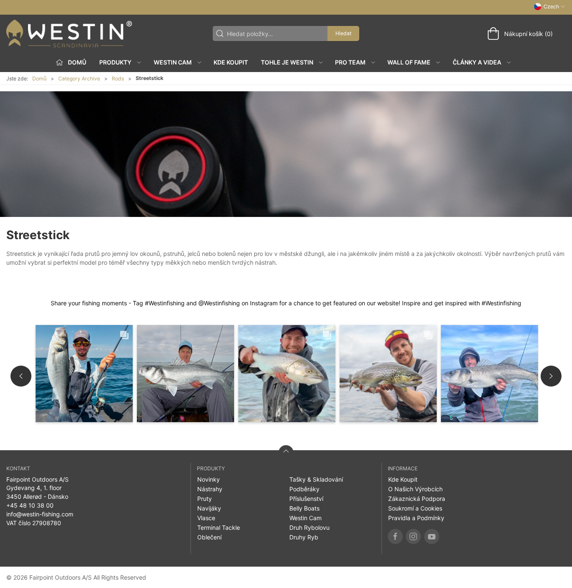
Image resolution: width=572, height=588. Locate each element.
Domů (39, 78)
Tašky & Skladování (316, 479)
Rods (118, 78)
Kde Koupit (231, 62)
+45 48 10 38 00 (30, 505)
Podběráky (304, 489)
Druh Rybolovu (309, 527)
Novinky (208, 479)
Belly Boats (304, 508)
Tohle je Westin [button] (287, 62)
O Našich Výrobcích (415, 489)
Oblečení (209, 537)
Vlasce (206, 517)
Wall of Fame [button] (408, 62)
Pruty (204, 498)
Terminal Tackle (218, 527)
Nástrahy (209, 489)
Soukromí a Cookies (415, 508)
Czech (551, 6)
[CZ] (69, 33)
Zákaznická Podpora (416, 498)
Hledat (343, 33)
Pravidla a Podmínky (416, 517)
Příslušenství (306, 498)
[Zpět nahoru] (286, 452)
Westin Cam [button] (173, 62)
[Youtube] (431, 536)
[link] (84, 373)
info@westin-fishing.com (39, 514)
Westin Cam (305, 517)
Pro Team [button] (350, 62)
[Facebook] (395, 536)
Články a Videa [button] (477, 62)
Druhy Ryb (303, 537)
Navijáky (209, 508)
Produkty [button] (115, 62)
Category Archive (79, 78)
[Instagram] (413, 536)
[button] (20, 376)
